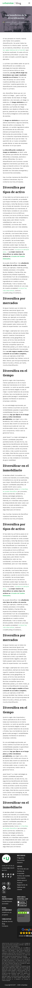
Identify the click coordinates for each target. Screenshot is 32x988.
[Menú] (29, 3)
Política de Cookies (23, 876)
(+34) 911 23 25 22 (8, 865)
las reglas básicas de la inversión (14, 50)
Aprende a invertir (16, 24)
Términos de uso (23, 869)
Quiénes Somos (7, 921)
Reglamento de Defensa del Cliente (22, 887)
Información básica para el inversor (22, 880)
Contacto (5, 926)
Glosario (20, 862)
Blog (3, 924)
